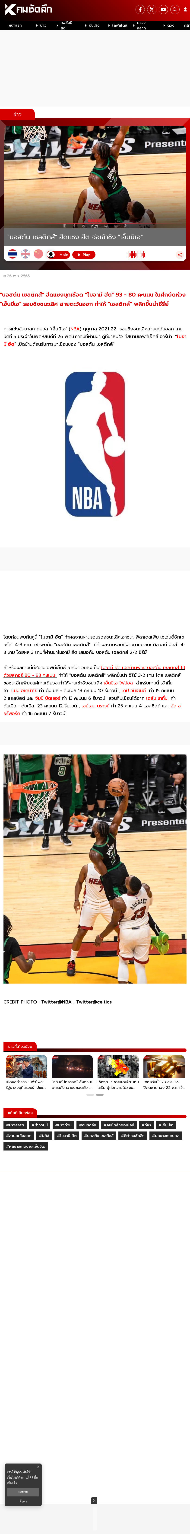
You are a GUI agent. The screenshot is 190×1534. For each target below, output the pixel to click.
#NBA (44, 1136)
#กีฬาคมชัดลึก (133, 1136)
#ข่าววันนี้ (40, 1125)
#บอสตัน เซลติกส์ (99, 1136)
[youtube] (163, 9)
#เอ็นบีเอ (166, 1125)
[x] (151, 9)
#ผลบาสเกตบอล (165, 1136)
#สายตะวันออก (19, 1136)
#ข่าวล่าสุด (15, 1125)
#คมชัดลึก (87, 1125)
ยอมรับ (23, 1492)
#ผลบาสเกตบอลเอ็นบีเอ (25, 1146)
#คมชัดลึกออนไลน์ (119, 1125)
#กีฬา (146, 1125)
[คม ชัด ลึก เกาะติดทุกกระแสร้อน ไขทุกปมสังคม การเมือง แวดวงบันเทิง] (95, 10)
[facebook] (140, 9)
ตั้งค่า (23, 1501)
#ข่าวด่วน (63, 1125)
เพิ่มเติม (12, 1482)
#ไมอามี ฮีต (67, 1136)
